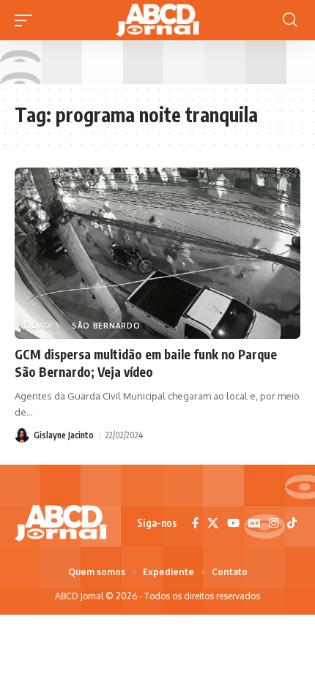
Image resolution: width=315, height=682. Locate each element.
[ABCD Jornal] (157, 20)
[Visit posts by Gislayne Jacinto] (22, 435)
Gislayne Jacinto (64, 435)
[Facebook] (195, 523)
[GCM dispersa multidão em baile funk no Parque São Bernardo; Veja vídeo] (157, 253)
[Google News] (254, 523)
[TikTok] (292, 523)
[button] (27, 20)
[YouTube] (233, 523)
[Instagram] (273, 523)
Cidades (42, 325)
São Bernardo (106, 325)
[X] (213, 523)
